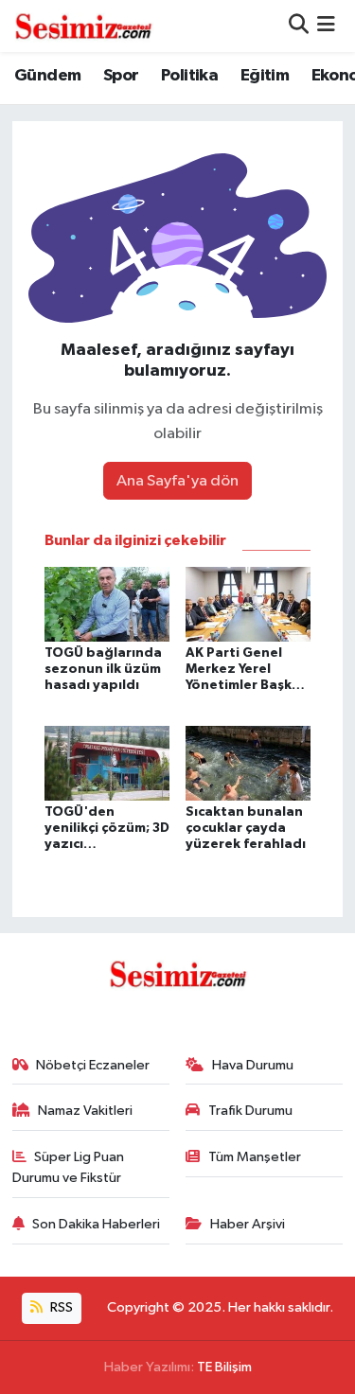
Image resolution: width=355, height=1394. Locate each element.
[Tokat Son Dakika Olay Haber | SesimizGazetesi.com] (83, 25)
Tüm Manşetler (254, 1157)
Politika (189, 75)
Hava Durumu (252, 1065)
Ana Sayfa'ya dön (177, 481)
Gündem (47, 75)
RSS (60, 1307)
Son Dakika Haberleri (96, 1224)
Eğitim (264, 75)
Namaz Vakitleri (85, 1110)
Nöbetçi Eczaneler (93, 1065)
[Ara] (299, 26)
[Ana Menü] (326, 26)
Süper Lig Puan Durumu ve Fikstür (68, 1167)
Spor (121, 75)
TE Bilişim (224, 1367)
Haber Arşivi (247, 1224)
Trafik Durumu (250, 1110)
